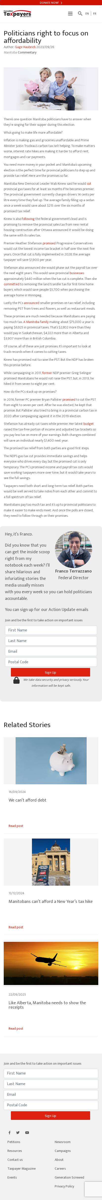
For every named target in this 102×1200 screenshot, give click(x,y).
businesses (77, 273)
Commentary (27, 52)
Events (12, 1177)
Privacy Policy (64, 1186)
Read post (16, 826)
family (44, 322)
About (59, 1160)
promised (49, 243)
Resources (14, 1151)
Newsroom (63, 1142)
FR (94, 13)
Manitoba (11, 52)
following (28, 219)
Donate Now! (49, 2)
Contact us (15, 1160)
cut (89, 183)
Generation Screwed (69, 1177)
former (47, 373)
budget (88, 424)
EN (87, 13)
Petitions (13, 1142)
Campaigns (63, 1151)
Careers (60, 1168)
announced (31, 303)
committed (11, 284)
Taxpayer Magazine (21, 1168)
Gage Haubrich (25, 47)
